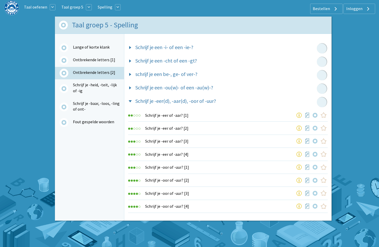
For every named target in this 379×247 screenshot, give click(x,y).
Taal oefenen (35, 7)
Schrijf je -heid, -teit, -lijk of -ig (95, 87)
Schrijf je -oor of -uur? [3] (167, 193)
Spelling (105, 7)
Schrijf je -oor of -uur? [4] (167, 206)
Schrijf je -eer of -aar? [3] (166, 141)
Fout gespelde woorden (93, 121)
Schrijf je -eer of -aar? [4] (166, 154)
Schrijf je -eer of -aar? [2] (166, 128)
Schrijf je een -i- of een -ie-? (164, 47)
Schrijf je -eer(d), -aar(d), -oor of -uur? (175, 101)
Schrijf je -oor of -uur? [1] (167, 167)
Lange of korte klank (91, 47)
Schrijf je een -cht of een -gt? (166, 60)
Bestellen (322, 8)
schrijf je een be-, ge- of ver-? (166, 74)
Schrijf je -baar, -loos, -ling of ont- (96, 106)
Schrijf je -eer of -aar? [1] (166, 115)
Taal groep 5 (72, 7)
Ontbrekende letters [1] (94, 59)
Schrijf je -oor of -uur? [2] (167, 180)
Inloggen (354, 8)
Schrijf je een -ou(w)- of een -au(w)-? (174, 87)
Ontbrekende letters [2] (94, 72)
